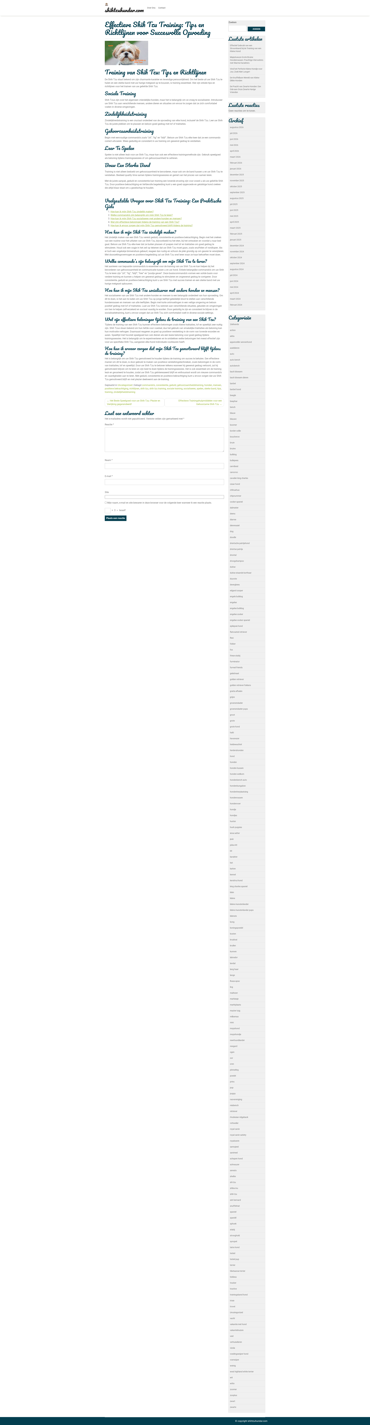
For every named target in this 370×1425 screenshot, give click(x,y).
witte (232, 1383)
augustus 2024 (237, 269)
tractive (233, 1289)
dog (231, 531)
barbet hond (235, 389)
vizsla (232, 1348)
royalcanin (234, 1141)
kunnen (233, 951)
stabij (232, 1229)
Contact (161, 8)
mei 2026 (234, 145)
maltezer (234, 993)
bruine (233, 448)
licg (231, 987)
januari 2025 (235, 240)
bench (232, 407)
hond (232, 756)
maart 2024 (235, 299)
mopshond (235, 1028)
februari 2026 (236, 163)
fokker (233, 644)
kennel (233, 874)
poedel (233, 1076)
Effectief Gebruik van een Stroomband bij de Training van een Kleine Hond (245, 48)
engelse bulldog (237, 608)
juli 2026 (233, 133)
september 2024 (237, 263)
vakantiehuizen (237, 1330)
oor (231, 1058)
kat (231, 863)
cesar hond (235, 484)
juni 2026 (234, 139)
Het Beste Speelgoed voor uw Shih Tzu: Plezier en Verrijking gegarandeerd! (133, 402)
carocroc (234, 472)
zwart (232, 1401)
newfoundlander (237, 1040)
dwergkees (235, 584)
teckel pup (234, 1259)
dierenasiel (234, 525)
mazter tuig (235, 1011)
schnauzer (234, 1164)
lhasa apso (235, 981)
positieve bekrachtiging (116, 388)
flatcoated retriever (238, 632)
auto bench (235, 360)
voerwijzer (234, 1360)
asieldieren (234, 348)
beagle (233, 395)
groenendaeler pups (239, 709)
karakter (233, 857)
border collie (235, 431)
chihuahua (234, 490)
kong (232, 922)
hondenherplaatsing (239, 792)
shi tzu (233, 1182)
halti (232, 732)
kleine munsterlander (239, 904)
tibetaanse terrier (237, 1271)
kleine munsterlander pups (242, 910)
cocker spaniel (236, 502)
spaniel (233, 1212)
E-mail (109, 476)
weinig (233, 1366)
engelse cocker (236, 614)
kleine (232, 898)
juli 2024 (233, 275)
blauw (232, 413)
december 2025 (237, 174)
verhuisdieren (236, 1342)
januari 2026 (235, 169)
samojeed (234, 1147)
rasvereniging (236, 1099)
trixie (232, 1300)
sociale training (175, 388)
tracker (233, 1283)
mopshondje (235, 1034)
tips (219, 388)
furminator (235, 661)
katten (233, 868)
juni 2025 (234, 210)
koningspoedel (236, 928)
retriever (233, 1111)
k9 (231, 851)
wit (231, 1377)
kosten (233, 934)
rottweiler (234, 1123)
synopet (233, 1241)
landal (232, 963)
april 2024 (234, 293)
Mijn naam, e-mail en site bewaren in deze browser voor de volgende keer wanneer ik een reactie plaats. (159, 502)
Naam (109, 460)
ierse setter (235, 833)
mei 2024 (234, 287)
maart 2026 (235, 157)
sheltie (233, 1176)
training (109, 392)
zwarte (233, 1407)
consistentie (162, 385)
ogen (232, 1052)
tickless (233, 1277)
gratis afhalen (236, 691)
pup (231, 1087)
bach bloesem (236, 371)
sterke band (210, 388)
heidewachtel (236, 744)
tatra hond (234, 1247)
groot (232, 715)
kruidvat (233, 940)
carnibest (234, 466)
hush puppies (236, 827)
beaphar (233, 401)
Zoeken (232, 22)
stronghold (235, 1235)
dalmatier (234, 508)
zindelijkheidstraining (124, 392)
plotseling (234, 1070)
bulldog (233, 454)
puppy (233, 1093)
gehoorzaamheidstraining (190, 385)
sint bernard (235, 1200)
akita (232, 336)
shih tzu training (157, 388)
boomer (233, 425)
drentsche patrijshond (240, 543)
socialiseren (190, 388)
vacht (232, 1318)
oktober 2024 (236, 257)
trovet (232, 1306)
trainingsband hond (239, 1295)
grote (232, 721)
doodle (233, 537)
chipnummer (235, 496)
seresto (233, 1170)
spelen (200, 388)
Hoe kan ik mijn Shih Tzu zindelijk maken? (132, 211)
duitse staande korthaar (240, 573)
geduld (172, 385)
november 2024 (237, 251)
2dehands (234, 324)
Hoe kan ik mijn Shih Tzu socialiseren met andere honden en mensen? (146, 218)
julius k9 (233, 845)
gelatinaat (234, 673)
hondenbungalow (238, 786)
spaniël (233, 1218)
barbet (233, 383)
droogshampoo (237, 561)
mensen (217, 385)
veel (231, 1336)
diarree (233, 519)
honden (208, 385)
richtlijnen (134, 388)
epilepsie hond (236, 626)
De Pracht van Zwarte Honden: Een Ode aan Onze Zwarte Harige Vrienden (245, 89)
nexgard (233, 1046)
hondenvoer (235, 803)
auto (232, 354)
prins (232, 1082)
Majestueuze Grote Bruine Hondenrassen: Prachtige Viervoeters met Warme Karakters (246, 60)
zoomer (233, 1389)
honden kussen (237, 768)
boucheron (235, 437)
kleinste (233, 916)
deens (232, 513)
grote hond (235, 726)
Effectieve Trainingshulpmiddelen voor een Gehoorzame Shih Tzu (200, 402)
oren (232, 1064)
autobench (235, 366)
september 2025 (237, 192)
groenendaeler (236, 703)
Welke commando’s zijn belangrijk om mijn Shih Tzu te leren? (142, 215)
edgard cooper (236, 590)
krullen (233, 945)
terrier (232, 1265)
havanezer (234, 738)
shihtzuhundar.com (124, 9)
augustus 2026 (237, 127)
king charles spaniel (238, 886)
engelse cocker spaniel (240, 620)
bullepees (234, 460)
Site (107, 492)
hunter (233, 821)
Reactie (109, 424)
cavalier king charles (239, 478)
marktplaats (235, 1005)
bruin (232, 442)
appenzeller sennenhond (241, 342)
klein (232, 892)
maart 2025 (235, 228)
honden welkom (237, 774)
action (233, 330)
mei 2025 (234, 216)
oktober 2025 (236, 186)
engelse (233, 602)
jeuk (232, 839)
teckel (232, 1253)
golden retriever (237, 679)
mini (232, 1022)
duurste (233, 579)
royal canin (235, 1129)
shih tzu (144, 388)
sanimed (234, 1153)
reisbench (234, 1105)
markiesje (234, 999)
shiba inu (234, 1188)
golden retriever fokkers (240, 685)
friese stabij (235, 655)
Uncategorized (125, 385)
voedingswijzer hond (239, 1354)
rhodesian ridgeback (239, 1117)
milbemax (234, 1016)
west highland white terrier (242, 1371)
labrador (234, 957)
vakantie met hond (238, 1324)
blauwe (233, 419)
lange (232, 975)
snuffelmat (235, 1206)
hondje (233, 809)
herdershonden (237, 750)
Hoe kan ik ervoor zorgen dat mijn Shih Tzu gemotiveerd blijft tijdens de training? (152, 225)
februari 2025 (236, 234)
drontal (233, 555)
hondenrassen (236, 797)
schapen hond (236, 1158)
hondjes (233, 815)
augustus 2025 (237, 198)
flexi (232, 638)
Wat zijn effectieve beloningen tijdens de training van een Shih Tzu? (145, 222)
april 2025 (234, 222)
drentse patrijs (236, 549)
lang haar (234, 969)
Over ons (151, 8)
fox (231, 650)
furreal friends (236, 667)
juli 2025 (233, 204)
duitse (232, 567)
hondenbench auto (238, 780)
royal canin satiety (238, 1135)
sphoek (233, 1224)
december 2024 (237, 245)
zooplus (233, 1395)
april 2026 (234, 151)
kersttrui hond (236, 880)
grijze (232, 697)
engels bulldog (236, 596)
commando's (148, 385)
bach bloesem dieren (239, 377)
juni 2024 (234, 281)
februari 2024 (236, 305)
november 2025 (237, 180)
